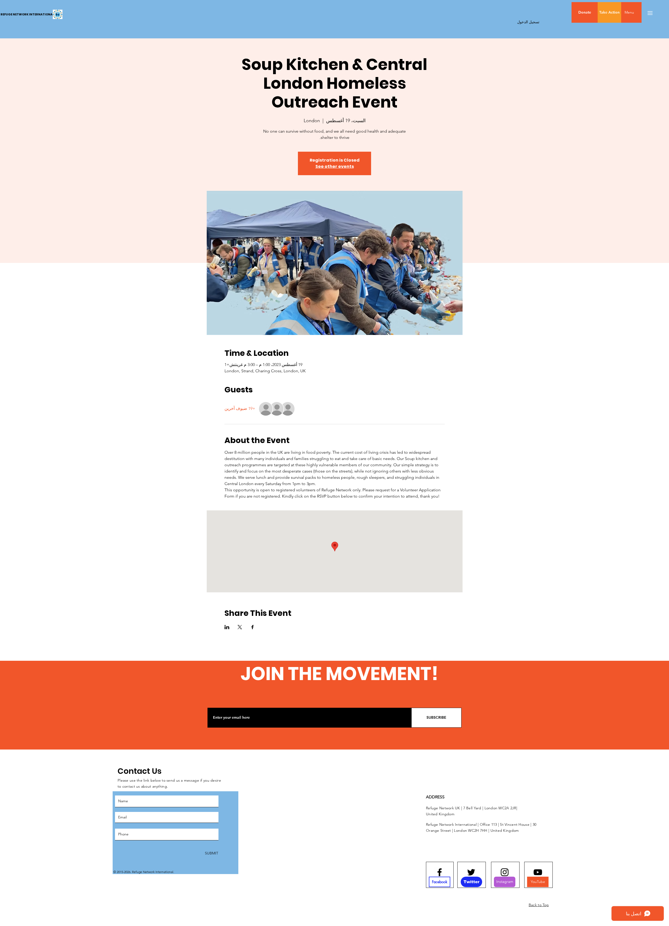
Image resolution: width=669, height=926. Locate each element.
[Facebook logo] (439, 872)
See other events (334, 166)
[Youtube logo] (538, 872)
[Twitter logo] (471, 872)
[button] (640, 12)
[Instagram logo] (504, 872)
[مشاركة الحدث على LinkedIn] (226, 627)
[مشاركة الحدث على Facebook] (252, 627)
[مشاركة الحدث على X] (239, 627)
